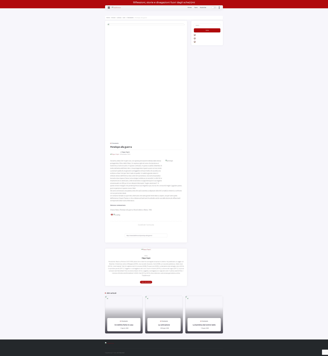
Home (108, 17)
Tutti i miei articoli (146, 282)
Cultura (119, 17)
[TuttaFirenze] (116, 7)
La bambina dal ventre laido (204, 325)
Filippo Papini (126, 152)
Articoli (113, 17)
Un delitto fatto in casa (123, 325)
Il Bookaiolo (130, 17)
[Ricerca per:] (207, 25)
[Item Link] (124, 314)
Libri (124, 17)
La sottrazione (164, 325)
